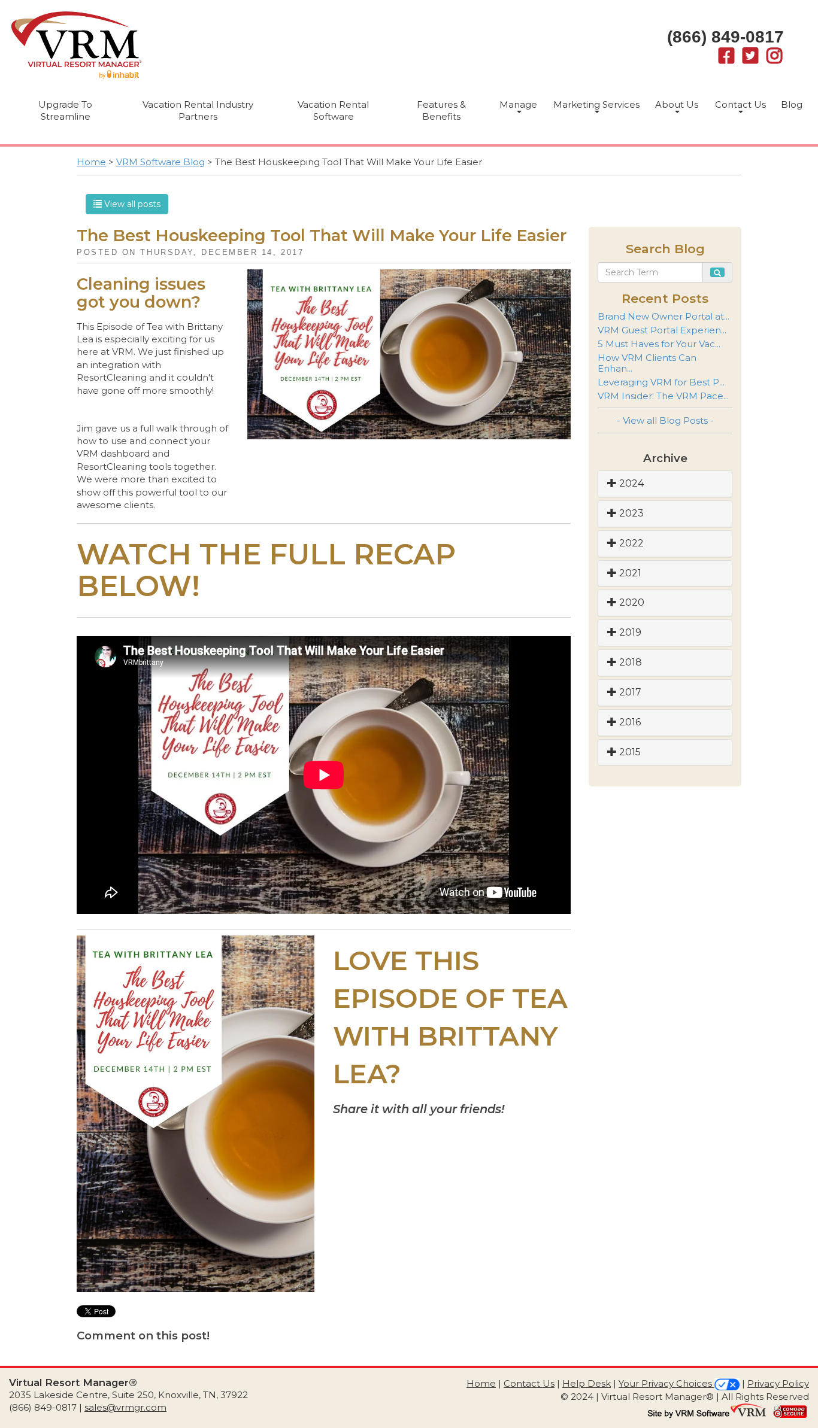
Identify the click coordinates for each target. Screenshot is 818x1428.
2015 (629, 752)
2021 (629, 573)
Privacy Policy (778, 1383)
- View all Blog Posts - (665, 420)
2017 (629, 692)
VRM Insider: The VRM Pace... (663, 396)
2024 (630, 483)
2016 (629, 722)
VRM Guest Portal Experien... (662, 330)
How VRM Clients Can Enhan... (647, 363)
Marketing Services (596, 104)
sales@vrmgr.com (125, 1407)
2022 (630, 543)
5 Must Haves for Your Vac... (659, 344)
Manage (518, 104)
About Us (676, 104)
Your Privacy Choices (666, 1383)
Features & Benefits (441, 110)
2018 (629, 662)
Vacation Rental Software (333, 110)
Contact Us (740, 104)
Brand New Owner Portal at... (663, 316)
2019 (629, 632)
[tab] (665, 484)
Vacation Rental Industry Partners (198, 110)
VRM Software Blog (160, 162)
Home (91, 162)
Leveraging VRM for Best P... (661, 382)
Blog (791, 104)
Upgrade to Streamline (65, 110)
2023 (630, 513)
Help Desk (586, 1383)
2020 (630, 602)
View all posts (131, 204)
